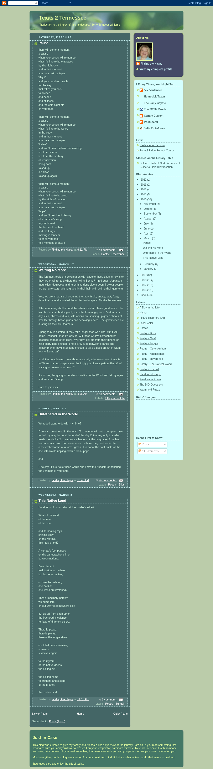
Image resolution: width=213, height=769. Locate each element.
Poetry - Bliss (116, 484)
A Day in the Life (115, 398)
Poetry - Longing (149, 343)
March (148, 238)
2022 (144, 179)
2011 (144, 194)
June (147, 228)
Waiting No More (52, 270)
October (149, 208)
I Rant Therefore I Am (153, 317)
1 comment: (109, 699)
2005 (144, 294)
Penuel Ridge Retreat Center (157, 150)
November (150, 203)
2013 (144, 184)
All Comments (150, 451)
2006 (144, 290)
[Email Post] (121, 249)
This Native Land (52, 501)
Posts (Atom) (57, 721)
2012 (144, 189)
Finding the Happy (151, 63)
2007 (144, 285)
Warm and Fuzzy (150, 389)
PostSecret (151, 122)
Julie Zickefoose (154, 128)
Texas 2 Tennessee (62, 18)
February (149, 264)
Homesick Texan (154, 96)
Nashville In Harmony (152, 145)
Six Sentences (153, 90)
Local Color (146, 323)
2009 (144, 275)
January (149, 268)
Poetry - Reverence (113, 254)
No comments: (108, 249)
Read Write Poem (150, 379)
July (147, 223)
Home (80, 713)
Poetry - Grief (148, 338)
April (147, 233)
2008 (144, 280)
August (148, 218)
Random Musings (150, 374)
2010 (144, 199)
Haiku (143, 312)
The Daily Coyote (155, 103)
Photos (144, 328)
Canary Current (153, 115)
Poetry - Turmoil (115, 703)
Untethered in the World (58, 414)
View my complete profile (155, 69)
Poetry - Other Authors (153, 348)
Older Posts (120, 713)
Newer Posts (40, 713)
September (151, 213)
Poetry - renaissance (152, 353)
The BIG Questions (151, 384)
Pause (43, 43)
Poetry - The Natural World (156, 364)
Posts (145, 444)
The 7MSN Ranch (155, 109)
